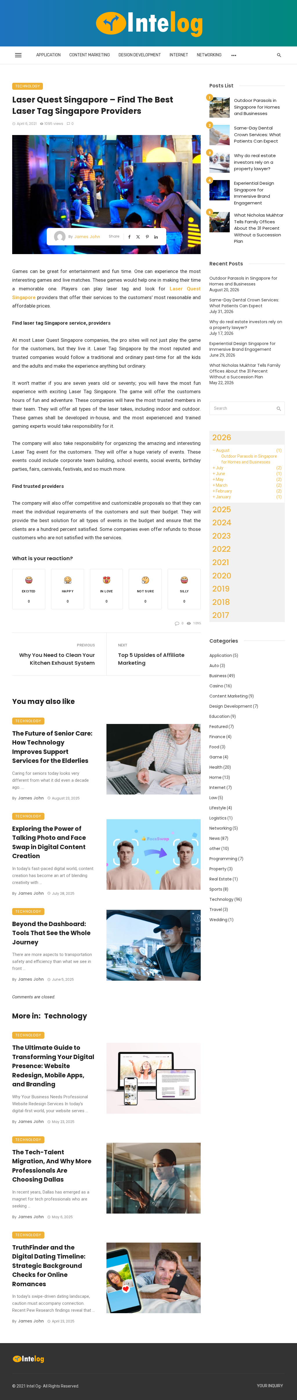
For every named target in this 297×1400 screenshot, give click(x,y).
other (214, 848)
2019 (221, 588)
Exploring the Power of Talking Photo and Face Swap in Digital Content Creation (49, 842)
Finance (217, 737)
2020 (221, 575)
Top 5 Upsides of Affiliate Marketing (151, 658)
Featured (218, 726)
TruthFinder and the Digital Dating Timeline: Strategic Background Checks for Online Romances (49, 1265)
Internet (179, 55)
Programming (223, 859)
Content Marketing (89, 55)
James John (87, 237)
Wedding (218, 920)
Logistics (218, 818)
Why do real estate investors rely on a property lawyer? (255, 162)
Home (215, 777)
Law (213, 798)
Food (214, 747)
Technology (27, 86)
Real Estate (220, 879)
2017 (220, 615)
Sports (215, 889)
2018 (221, 602)
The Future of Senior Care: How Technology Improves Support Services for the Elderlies (52, 747)
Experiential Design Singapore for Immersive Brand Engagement (254, 193)
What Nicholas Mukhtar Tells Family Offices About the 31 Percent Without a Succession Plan (258, 228)
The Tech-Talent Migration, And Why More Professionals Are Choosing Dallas (51, 1166)
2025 (221, 509)
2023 (221, 536)
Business (218, 676)
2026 (221, 437)
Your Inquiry (270, 1385)
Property (218, 869)
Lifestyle (217, 808)
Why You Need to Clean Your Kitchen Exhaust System (57, 658)
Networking (209, 55)
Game (215, 757)
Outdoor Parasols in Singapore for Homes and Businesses (257, 106)
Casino (216, 686)
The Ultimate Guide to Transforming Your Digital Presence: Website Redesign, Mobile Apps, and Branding (53, 1065)
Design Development (140, 55)
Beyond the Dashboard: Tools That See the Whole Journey (51, 933)
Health (215, 767)
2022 (221, 549)
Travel (215, 909)
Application (48, 55)
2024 (221, 522)
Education (219, 716)
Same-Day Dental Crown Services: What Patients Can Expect (257, 134)
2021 (220, 562)
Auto (214, 665)
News (214, 838)
